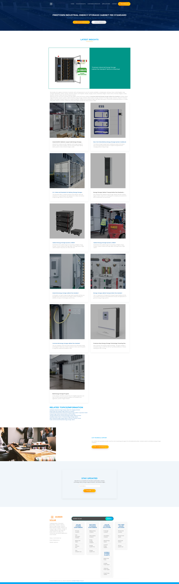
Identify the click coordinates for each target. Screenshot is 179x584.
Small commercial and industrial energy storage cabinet (62, 419)
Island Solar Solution (120, 541)
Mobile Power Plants (107, 554)
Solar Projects (81, 3)
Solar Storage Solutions (107, 526)
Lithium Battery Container (92, 536)
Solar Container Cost (78, 551)
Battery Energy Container (92, 531)
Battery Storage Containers (92, 526)
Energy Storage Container (91, 541)
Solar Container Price (77, 546)
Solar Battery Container (106, 536)
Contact (114, 3)
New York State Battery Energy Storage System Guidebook (109, 142)
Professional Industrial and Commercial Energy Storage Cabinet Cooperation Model (68, 412)
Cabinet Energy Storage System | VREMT (63, 242)
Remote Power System (121, 536)
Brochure (123, 3)
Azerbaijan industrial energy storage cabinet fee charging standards (65, 410)
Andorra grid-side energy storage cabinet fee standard (62, 411)
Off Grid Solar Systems (121, 526)
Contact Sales (98, 22)
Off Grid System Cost (120, 546)
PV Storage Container (106, 531)
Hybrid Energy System (107, 541)
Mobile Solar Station (77, 541)
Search (109, 518)
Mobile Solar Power (106, 559)
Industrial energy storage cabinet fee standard (65, 293)
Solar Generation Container (77, 536)
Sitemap (74, 580)
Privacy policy (80, 580)
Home (72, 3)
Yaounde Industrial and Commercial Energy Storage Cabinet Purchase (65, 415)
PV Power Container (77, 531)
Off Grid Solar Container (121, 531)
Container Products (94, 3)
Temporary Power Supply (106, 569)
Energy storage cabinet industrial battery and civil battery (62, 414)
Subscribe (88, 490)
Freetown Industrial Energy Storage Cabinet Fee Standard (92, 18)
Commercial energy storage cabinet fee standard (66, 343)
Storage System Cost (92, 551)
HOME (69, 18)
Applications (106, 3)
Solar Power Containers (78, 526)
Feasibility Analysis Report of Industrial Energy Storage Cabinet (64, 417)
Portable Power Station (107, 564)
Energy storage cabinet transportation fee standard (107, 293)
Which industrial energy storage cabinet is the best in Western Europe (65, 418)
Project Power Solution (106, 574)
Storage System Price (92, 546)
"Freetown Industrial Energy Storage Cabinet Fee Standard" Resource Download (106, 68)
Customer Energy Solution (106, 546)
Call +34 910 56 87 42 (81, 22)
